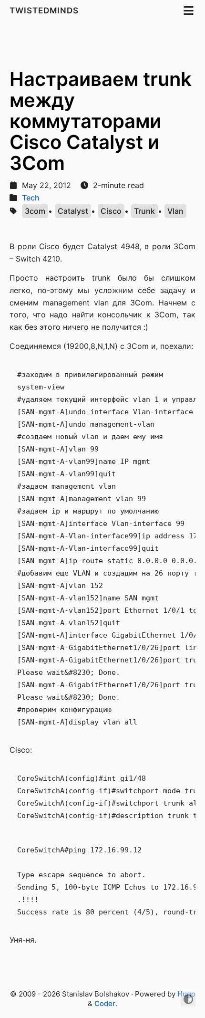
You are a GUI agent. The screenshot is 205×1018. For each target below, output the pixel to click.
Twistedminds (45, 10)
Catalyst (73, 211)
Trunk (144, 211)
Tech (31, 197)
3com (35, 211)
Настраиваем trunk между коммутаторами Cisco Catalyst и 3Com (101, 121)
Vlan (175, 211)
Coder (104, 1003)
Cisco (111, 211)
